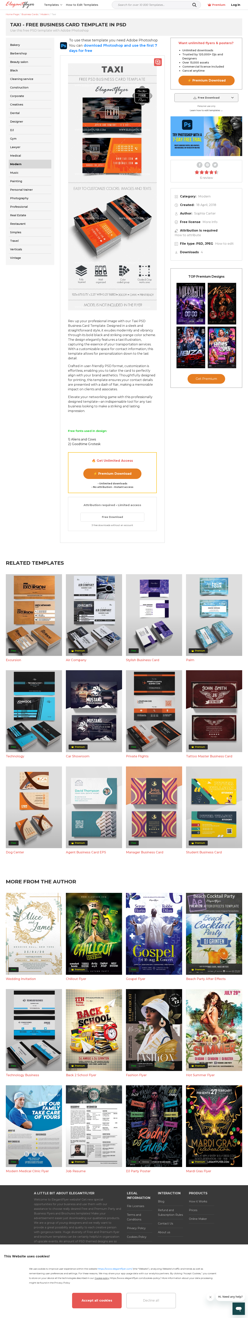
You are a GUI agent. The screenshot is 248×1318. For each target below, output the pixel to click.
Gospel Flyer (135, 979)
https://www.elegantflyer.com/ (115, 1268)
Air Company (76, 660)
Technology (15, 756)
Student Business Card (204, 852)
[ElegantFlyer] (20, 5)
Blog (161, 1201)
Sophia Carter (205, 213)
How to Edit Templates (82, 5)
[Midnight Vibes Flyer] (191, 303)
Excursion (13, 660)
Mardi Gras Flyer (198, 1171)
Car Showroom (78, 756)
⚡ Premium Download (112, 473)
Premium (218, 5)
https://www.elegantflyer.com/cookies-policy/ (135, 1278)
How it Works (198, 1201)
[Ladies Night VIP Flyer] (222, 347)
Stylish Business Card (142, 660)
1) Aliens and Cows (82, 439)
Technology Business (22, 1075)
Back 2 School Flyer (81, 1075)
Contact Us (165, 1223)
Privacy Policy (136, 1228)
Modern (204, 196)
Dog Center (15, 852)
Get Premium (206, 379)
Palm (190, 660)
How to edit (224, 243)
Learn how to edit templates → (206, 110)
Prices (193, 1210)
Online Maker (198, 1219)
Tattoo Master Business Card (209, 756)
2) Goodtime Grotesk (84, 444)
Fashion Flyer (136, 1075)
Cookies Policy (136, 1237)
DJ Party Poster (138, 1171)
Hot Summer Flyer (200, 1075)
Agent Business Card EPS (86, 852)
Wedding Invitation (21, 979)
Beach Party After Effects (206, 979)
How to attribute (188, 235)
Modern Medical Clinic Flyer (27, 1171)
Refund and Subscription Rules (170, 1212)
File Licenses (135, 1206)
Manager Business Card (144, 852)
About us (164, 1232)
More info (210, 222)
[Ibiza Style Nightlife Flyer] (191, 347)
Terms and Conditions (134, 1217)
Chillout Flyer (76, 979)
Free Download (112, 516)
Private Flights (137, 756)
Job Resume (76, 1171)
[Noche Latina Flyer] (222, 303)
